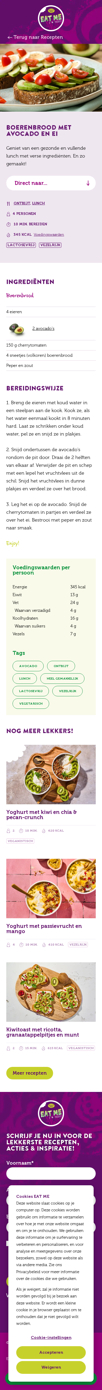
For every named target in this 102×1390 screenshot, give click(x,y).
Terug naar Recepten (38, 37)
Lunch (38, 203)
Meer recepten (30, 1073)
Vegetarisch (31, 703)
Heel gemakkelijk (62, 678)
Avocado (28, 666)
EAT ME (51, 18)
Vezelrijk (67, 691)
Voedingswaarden (49, 235)
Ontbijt (22, 203)
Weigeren (51, 1367)
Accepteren (51, 1352)
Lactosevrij (30, 691)
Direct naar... (31, 183)
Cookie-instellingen (51, 1337)
